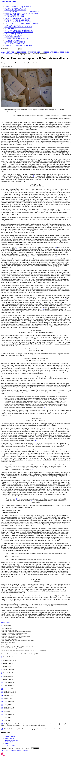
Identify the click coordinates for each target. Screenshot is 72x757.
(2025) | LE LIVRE (14, 16)
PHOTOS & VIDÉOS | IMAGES (14, 35)
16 (51, 300)
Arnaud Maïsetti (5, 622)
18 (62, 368)
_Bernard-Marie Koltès (11, 740)
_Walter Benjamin (9, 745)
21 (59, 456)
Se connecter (12, 750)
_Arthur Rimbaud (9, 736)
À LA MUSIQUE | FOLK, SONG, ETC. (16, 38)
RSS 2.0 (25, 750)
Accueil (3, 52)
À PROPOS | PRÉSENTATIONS (14, 42)
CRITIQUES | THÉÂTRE (12, 25)
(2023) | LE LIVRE (14, 15)
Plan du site (4, 750)
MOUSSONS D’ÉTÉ (11, 28)
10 (27, 256)
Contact (19, 750)
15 (65, 299)
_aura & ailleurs (9, 738)
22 (33, 469)
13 (44, 277)
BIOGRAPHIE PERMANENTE (14, 40)
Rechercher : (4, 48)
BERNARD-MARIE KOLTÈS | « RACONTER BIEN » (21, 11)
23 (17, 499)
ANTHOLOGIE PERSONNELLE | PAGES (18, 22)
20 (36, 440)
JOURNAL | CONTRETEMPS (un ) (17, 6)
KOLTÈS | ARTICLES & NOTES (53, 52)
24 (32, 500)
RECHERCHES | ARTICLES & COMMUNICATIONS (21, 23)
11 (56, 256)
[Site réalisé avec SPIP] (3, 756)
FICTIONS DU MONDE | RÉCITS (15, 8)
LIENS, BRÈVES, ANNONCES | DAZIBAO (18, 45)
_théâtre (6, 743)
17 (43, 309)
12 (9, 267)
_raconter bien (8, 742)
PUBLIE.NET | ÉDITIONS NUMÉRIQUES (18, 30)
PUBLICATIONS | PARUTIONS (14, 43)
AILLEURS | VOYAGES (12, 37)
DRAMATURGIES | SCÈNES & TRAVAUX (18, 27)
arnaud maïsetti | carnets (8, 1)
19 (44, 407)
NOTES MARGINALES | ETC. (14, 33)
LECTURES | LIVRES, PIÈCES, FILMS (17, 18)
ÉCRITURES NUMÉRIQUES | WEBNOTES (18, 32)
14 (20, 281)
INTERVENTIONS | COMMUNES (15, 10)
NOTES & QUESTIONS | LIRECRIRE (16, 20)
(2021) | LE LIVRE (21, 13)
